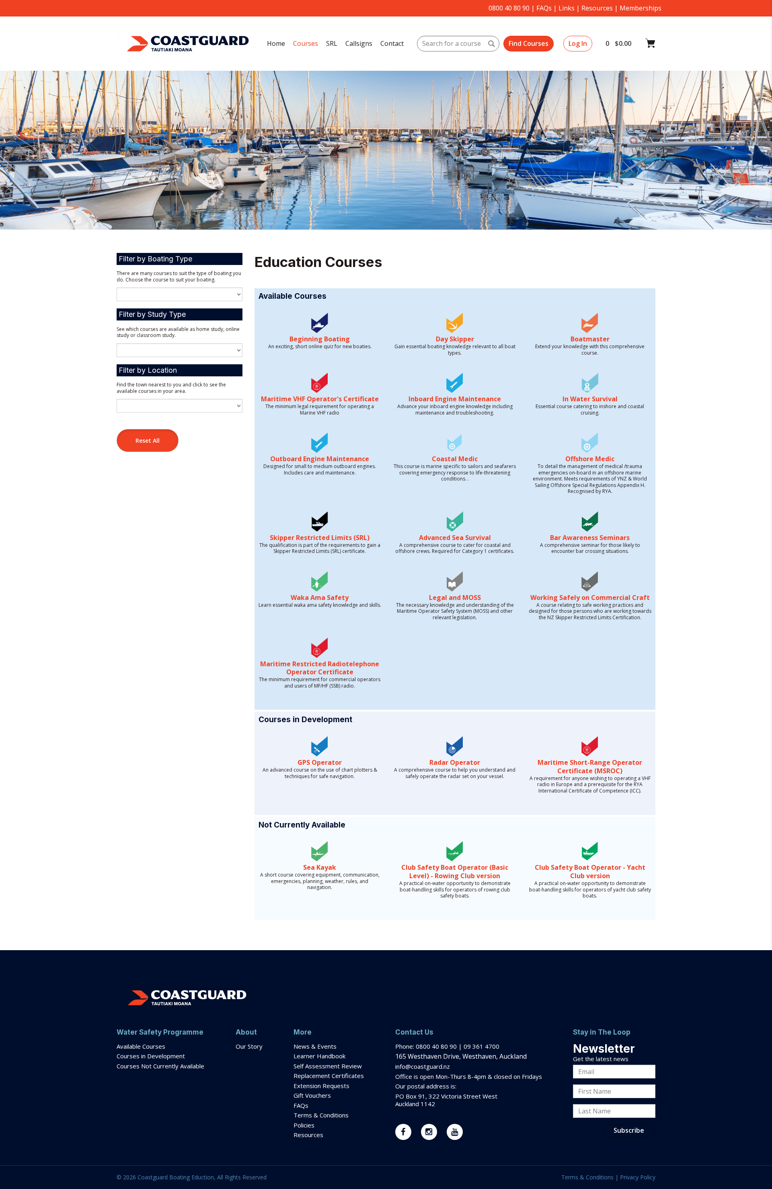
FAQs (544, 8)
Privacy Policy (637, 1177)
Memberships (640, 8)
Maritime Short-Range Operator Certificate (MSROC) (590, 766)
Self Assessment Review (328, 1066)
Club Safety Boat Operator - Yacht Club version (590, 871)
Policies (304, 1125)
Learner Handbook (319, 1056)
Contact (392, 43)
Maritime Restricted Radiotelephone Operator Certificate (319, 667)
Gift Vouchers (313, 1095)
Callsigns (358, 43)
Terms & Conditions (322, 1115)
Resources (597, 8)
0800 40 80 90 (509, 8)
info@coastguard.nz (422, 1066)
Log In (578, 43)
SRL (331, 43)
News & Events (315, 1046)
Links (566, 8)
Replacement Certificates (329, 1076)
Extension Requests (321, 1086)
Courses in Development (151, 1056)
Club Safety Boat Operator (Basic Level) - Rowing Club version (454, 871)
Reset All (148, 440)
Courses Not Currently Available (160, 1066)
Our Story (249, 1046)
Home (276, 43)
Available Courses (141, 1046)
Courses (305, 43)
